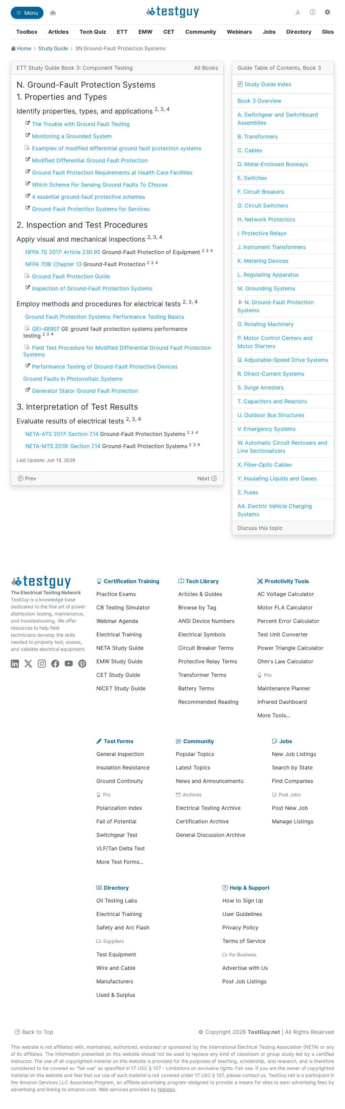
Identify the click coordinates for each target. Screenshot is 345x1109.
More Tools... (273, 715)
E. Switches (252, 178)
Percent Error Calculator (288, 620)
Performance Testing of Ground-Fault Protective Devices (105, 366)
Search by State (292, 767)
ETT (122, 31)
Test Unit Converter (282, 634)
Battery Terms (196, 688)
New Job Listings (294, 754)
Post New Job (290, 807)
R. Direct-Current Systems (271, 373)
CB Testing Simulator (123, 607)
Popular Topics (195, 754)
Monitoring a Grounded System (72, 136)
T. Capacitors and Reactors (272, 401)
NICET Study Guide (121, 688)
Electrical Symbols (201, 634)
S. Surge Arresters (261, 387)
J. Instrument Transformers (272, 247)
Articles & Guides (200, 594)
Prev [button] (29, 478)
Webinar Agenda (117, 620)
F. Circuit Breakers (261, 191)
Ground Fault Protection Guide (71, 276)
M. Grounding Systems (266, 288)
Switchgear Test (116, 834)
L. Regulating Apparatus (268, 274)
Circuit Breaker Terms (205, 647)
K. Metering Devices (263, 260)
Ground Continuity (119, 781)
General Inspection (120, 754)
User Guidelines (242, 914)
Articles (58, 31)
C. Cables (250, 150)
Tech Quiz (93, 31)
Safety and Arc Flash (122, 927)
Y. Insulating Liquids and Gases (277, 478)
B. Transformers (258, 136)
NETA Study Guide (120, 647)
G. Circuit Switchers (263, 205)
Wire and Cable (115, 967)
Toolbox (26, 31)
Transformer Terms (202, 674)
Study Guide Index (268, 84)
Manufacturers (114, 981)
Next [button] (204, 478)
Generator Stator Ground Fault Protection (85, 390)
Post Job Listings (244, 981)
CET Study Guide (118, 674)
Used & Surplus (115, 994)
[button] (298, 12)
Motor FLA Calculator (285, 607)
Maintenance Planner (283, 688)
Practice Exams (116, 594)
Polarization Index (119, 807)
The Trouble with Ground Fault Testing (81, 124)
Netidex (166, 1089)
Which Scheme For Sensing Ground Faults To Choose (99, 184)
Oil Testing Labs (116, 900)
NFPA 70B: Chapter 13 (53, 264)
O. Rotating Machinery (266, 324)
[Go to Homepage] (173, 12)
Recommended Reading (208, 701)
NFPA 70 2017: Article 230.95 (62, 252)
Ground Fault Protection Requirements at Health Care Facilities (112, 172)
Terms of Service (243, 941)
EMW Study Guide (119, 661)
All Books (206, 67)
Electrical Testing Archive (208, 807)
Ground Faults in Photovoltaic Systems (72, 378)
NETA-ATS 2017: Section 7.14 (61, 434)
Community (200, 31)
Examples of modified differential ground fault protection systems (116, 148)
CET (169, 31)
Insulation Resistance (123, 767)
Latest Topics (193, 767)
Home (24, 48)
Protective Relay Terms (207, 661)
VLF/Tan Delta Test (120, 848)
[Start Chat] (53, 13)
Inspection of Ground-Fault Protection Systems (92, 288)
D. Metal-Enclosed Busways (273, 164)
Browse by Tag (197, 607)
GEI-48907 (46, 328)
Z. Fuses (248, 492)
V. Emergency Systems (266, 428)
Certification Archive (202, 821)
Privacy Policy (240, 927)
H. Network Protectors (266, 219)
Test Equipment (116, 954)
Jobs (269, 31)
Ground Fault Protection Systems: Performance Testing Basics (104, 316)
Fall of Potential (116, 821)
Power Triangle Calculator (290, 647)
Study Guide (53, 48)
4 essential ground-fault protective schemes (88, 196)
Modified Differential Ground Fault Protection (90, 160)
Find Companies (292, 781)
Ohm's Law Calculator (285, 661)
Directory (298, 31)
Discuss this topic (260, 528)
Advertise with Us (245, 967)
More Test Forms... (119, 861)
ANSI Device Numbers (206, 620)
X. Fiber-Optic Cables (265, 464)
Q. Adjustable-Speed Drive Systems (283, 359)
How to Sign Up (242, 900)
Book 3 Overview (259, 100)
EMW (145, 31)
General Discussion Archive (210, 834)
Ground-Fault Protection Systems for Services (91, 208)
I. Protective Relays (262, 233)
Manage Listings (292, 821)
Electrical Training (119, 634)
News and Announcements (210, 781)
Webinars (239, 31)
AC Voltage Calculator (285, 594)
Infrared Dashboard (282, 701)
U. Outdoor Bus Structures (271, 415)
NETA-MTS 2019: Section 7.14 (62, 446)
